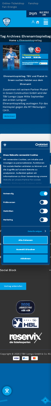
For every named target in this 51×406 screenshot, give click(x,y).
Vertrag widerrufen (13, 286)
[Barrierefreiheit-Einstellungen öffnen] (7, 390)
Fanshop (33, 3)
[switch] (44, 202)
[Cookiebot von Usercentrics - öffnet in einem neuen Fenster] (36, 145)
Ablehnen (25, 258)
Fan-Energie (9, 7)
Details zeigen (35, 231)
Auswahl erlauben (25, 249)
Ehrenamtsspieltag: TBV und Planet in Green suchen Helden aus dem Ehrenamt (25, 80)
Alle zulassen (25, 240)
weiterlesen (9, 116)
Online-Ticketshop (13, 3)
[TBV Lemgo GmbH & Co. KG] (6, 21)
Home (12, 40)
